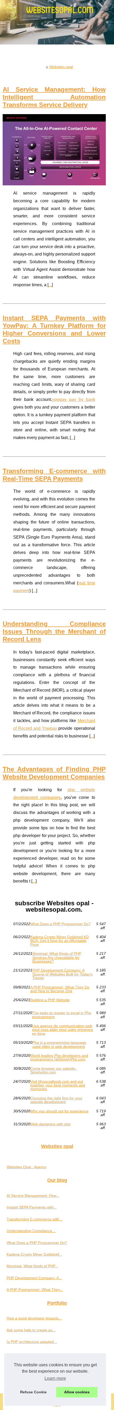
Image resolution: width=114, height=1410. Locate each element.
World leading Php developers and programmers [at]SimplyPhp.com (59, 1057)
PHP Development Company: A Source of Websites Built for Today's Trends (62, 974)
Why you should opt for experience (59, 1111)
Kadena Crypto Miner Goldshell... (34, 1254)
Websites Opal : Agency (26, 1167)
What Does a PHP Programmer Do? (60, 924)
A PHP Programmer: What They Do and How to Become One (59, 989)
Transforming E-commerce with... (34, 1219)
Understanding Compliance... (31, 1231)
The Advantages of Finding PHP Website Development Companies (54, 773)
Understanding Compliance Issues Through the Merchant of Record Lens (54, 631)
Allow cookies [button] (77, 1392)
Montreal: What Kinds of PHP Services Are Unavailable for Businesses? (56, 957)
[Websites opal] (57, 22)
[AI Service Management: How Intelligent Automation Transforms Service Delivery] (54, 149)
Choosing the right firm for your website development (56, 1100)
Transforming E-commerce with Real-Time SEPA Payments (54, 474)
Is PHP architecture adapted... (32, 1342)
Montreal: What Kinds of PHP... (32, 1266)
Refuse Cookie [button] (33, 1392)
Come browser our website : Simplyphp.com (53, 1070)
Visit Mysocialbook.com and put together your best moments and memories (57, 1085)
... (50, 285)
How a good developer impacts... (34, 1318)
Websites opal (61, 67)
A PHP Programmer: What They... (35, 1289)
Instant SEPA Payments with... (32, 1207)
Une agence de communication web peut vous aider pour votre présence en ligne (62, 1029)
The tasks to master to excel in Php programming (61, 1015)
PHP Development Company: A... (34, 1278)
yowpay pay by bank (73, 399)
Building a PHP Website (50, 1000)
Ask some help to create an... (31, 1330)
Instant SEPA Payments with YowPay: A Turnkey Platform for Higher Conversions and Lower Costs (54, 329)
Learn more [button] (55, 1378)
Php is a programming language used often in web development (59, 1044)
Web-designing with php (50, 1124)
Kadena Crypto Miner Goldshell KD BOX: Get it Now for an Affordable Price (59, 940)
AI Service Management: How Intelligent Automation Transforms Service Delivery (54, 97)
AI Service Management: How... (33, 1195)
